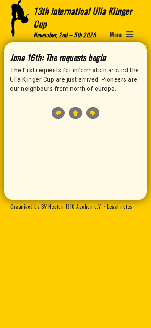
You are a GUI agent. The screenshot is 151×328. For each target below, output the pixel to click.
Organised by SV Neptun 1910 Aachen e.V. (56, 206)
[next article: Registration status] (93, 113)
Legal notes (120, 206)
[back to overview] (75, 113)
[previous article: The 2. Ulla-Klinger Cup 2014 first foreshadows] (58, 113)
